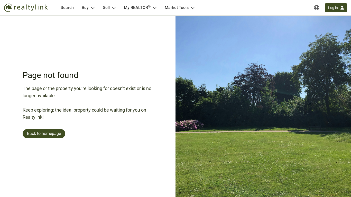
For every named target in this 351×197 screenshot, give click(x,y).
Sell (106, 7)
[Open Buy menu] (93, 8)
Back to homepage (44, 133)
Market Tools (177, 7)
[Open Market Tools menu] (193, 8)
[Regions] (316, 7)
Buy (85, 7)
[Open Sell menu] (114, 8)
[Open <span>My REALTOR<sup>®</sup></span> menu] (155, 8)
